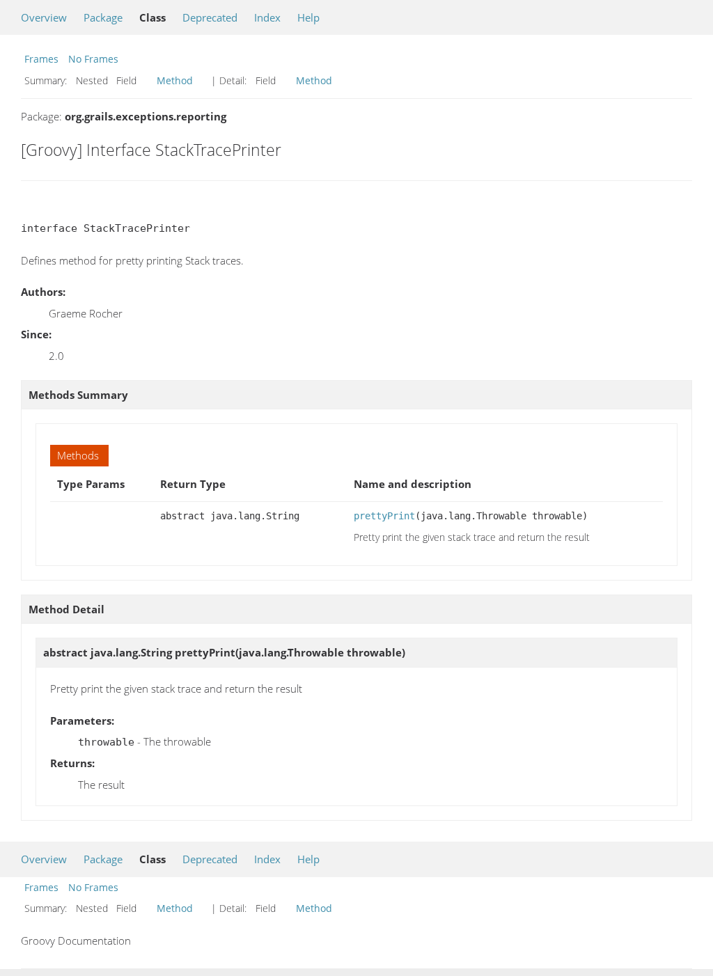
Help (308, 17)
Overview (44, 17)
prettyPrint (384, 515)
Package (103, 17)
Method (175, 80)
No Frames (93, 58)
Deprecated (209, 17)
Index (267, 17)
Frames (41, 58)
